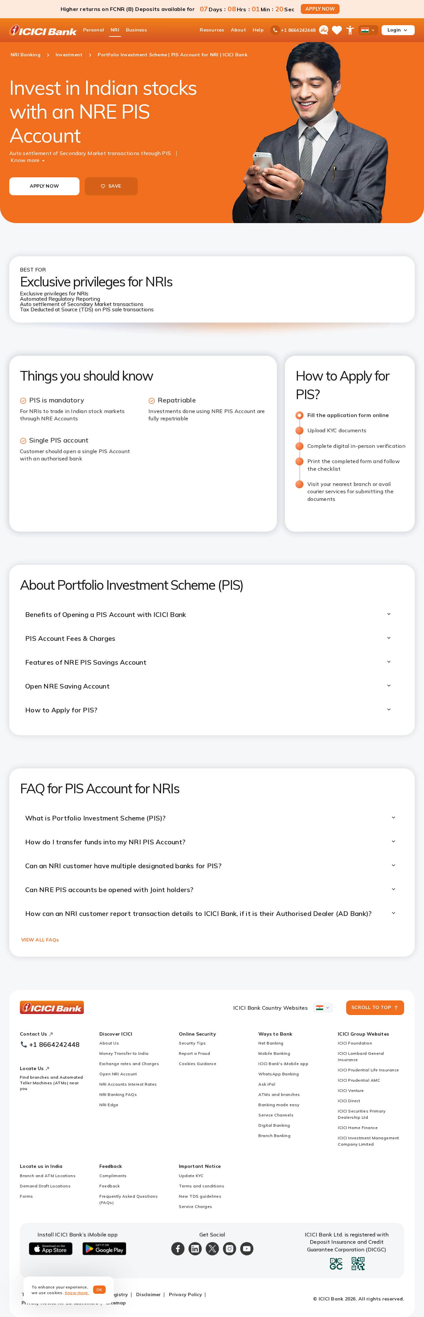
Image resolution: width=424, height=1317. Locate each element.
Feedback (109, 1185)
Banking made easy (278, 1104)
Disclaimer (148, 1294)
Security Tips (192, 1043)
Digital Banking (274, 1125)
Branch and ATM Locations (48, 1175)
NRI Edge (108, 1104)
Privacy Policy (185, 1294)
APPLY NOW (320, 9)
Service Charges (195, 1206)
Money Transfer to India (124, 1053)
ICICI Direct (349, 1100)
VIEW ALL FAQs (40, 940)
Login (394, 30)
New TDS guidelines (200, 1196)
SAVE (114, 186)
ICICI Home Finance (358, 1127)
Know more (25, 160)
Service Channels (275, 1114)
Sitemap (116, 1303)
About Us (109, 1043)
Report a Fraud (194, 1053)
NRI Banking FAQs (118, 1094)
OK (99, 1289)
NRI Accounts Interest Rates (128, 1084)
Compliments (113, 1175)
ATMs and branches (279, 1094)
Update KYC (191, 1175)
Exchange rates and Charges (129, 1063)
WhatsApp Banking (278, 1073)
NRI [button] (115, 30)
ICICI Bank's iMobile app (283, 1063)
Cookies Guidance (197, 1063)
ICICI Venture (351, 1090)
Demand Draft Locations (45, 1185)
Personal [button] (93, 30)
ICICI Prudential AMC (359, 1080)
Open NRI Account (118, 1073)
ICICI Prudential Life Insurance (368, 1069)
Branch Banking (274, 1135)
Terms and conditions (201, 1185)
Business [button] (136, 30)
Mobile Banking (274, 1053)
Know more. (77, 1292)
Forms (26, 1196)
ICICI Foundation (355, 1043)
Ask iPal (266, 1084)
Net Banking (271, 1043)
